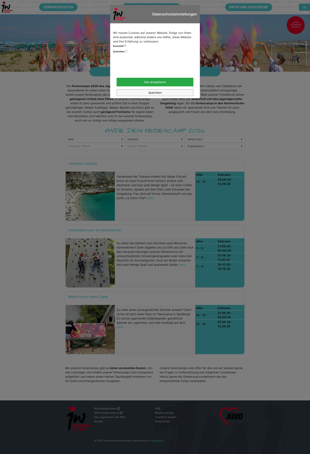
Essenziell (118, 46)
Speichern (155, 92)
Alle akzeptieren (155, 82)
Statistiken (119, 51)
